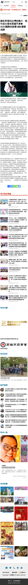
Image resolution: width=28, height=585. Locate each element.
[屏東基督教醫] (7, 500)
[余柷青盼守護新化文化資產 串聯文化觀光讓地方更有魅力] (2, 390)
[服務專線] (14, 568)
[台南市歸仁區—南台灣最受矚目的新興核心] (7, 491)
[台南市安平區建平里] (21, 526)
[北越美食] (21, 551)
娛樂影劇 (20, 5)
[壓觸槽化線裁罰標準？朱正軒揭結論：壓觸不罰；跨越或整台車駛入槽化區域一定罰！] (2, 400)
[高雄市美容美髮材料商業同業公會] (14, 324)
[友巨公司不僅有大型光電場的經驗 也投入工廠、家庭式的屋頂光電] (7, 510)
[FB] (6, 568)
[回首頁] (5, 2)
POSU (14, 583)
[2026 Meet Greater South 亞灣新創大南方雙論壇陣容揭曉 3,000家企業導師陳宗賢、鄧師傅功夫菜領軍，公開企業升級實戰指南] (2, 410)
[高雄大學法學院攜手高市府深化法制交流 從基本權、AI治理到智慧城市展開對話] (2, 421)
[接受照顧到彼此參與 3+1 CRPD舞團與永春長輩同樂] (2, 405)
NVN (21, 15)
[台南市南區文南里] (14, 367)
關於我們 (14, 572)
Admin (18, 583)
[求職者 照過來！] (21, 488)
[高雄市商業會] (14, 344)
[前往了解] (14, 448)
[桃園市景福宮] (7, 533)
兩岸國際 (6, 5)
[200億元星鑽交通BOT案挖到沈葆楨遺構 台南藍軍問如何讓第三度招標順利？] (2, 395)
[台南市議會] (21, 501)
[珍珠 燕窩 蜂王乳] (21, 514)
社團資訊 (13, 5)
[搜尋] (22, 2)
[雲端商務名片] (7, 552)
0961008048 (5, 572)
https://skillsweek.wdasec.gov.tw (8, 176)
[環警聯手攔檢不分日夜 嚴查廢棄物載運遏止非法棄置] (2, 426)
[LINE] (10, 568)
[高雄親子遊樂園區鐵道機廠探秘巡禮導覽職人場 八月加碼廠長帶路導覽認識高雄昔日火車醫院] (2, 416)
